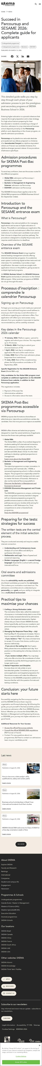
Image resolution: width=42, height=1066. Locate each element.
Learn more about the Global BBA (17, 459)
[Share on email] (28, 56)
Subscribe (6, 1018)
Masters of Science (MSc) (10, 906)
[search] (36, 4)
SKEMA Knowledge (8, 966)
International (5, 875)
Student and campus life (10, 882)
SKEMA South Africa (8, 945)
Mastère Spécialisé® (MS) (10, 910)
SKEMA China (6, 938)
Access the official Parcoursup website (18, 728)
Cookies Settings (21, 1056)
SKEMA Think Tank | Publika (11, 969)
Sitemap (37, 1025)
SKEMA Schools (7, 920)
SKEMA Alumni (6, 962)
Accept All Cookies (21, 1062)
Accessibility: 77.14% (24, 1025)
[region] (21, 1054)
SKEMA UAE (5, 948)
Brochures (10, 986)
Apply (8, 979)
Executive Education (8, 913)
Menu (40, 4)
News (10, 12)
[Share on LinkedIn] (23, 56)
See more (21, 844)
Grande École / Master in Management (15, 903)
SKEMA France (6, 941)
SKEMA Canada (7, 934)
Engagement (6, 885)
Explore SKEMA (7, 864)
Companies (5, 878)
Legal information (8, 1025)
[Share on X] (17, 56)
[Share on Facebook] (12, 56)
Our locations (7, 926)
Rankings (4, 871)
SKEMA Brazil (6, 931)
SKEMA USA (5, 952)
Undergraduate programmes (11, 899)
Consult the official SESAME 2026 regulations (21, 730)
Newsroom (5, 889)
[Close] (39, 1045)
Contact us (10, 993)
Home (3, 12)
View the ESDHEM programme (16, 513)
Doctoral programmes (9, 917)
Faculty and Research (9, 868)
